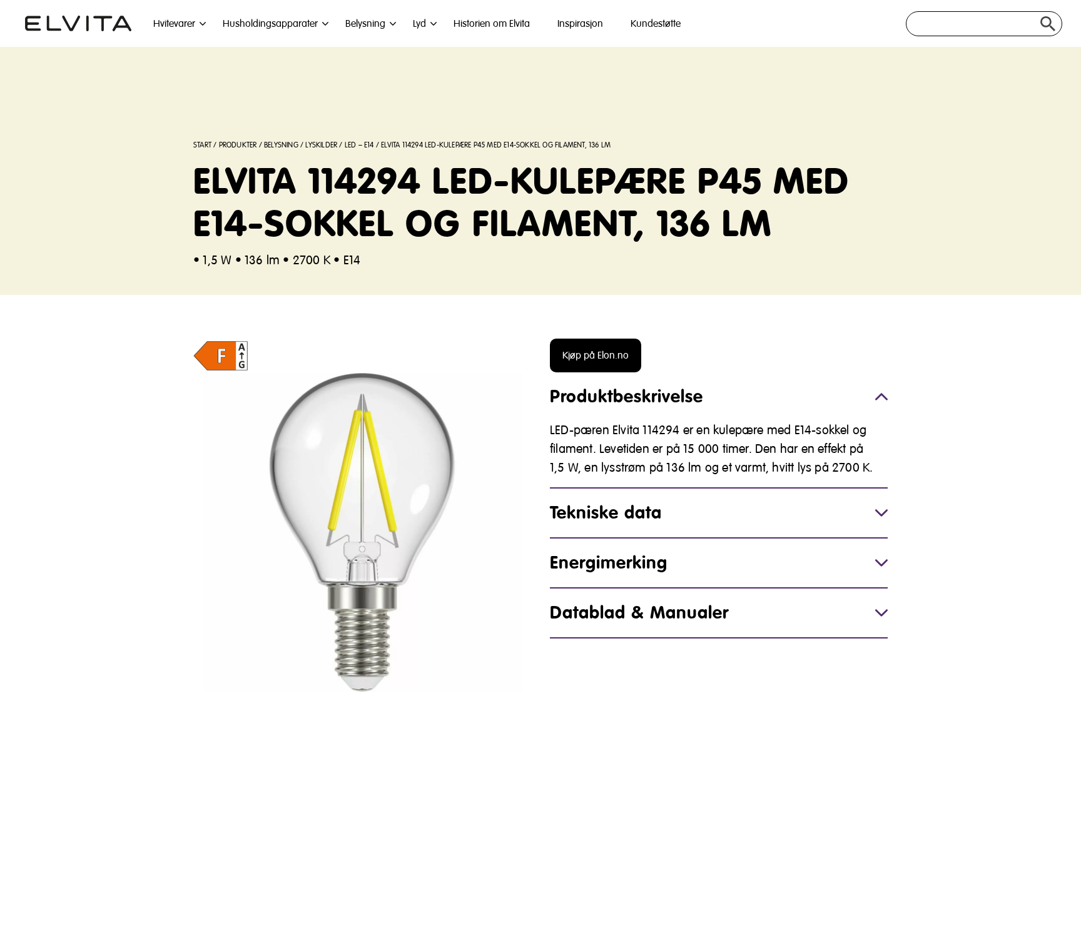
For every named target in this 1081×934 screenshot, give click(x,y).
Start (202, 145)
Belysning (281, 145)
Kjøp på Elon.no (595, 355)
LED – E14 (359, 145)
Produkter (238, 145)
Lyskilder (321, 145)
